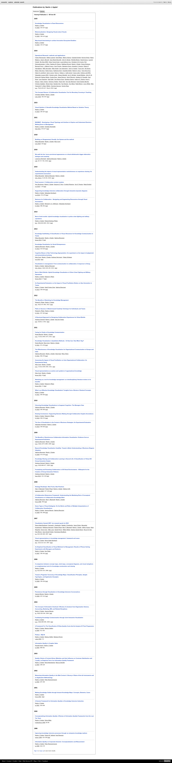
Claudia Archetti (76, 57)
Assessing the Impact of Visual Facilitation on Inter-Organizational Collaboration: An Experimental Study (61, 361)
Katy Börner (38, 532)
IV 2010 (37, 409)
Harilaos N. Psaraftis (81, 77)
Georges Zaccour (56, 86)
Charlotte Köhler (67, 70)
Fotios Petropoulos (40, 57)
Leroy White (86, 84)
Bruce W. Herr (88, 529)
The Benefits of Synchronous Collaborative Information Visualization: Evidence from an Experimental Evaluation (62, 438)
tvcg (36, 444)
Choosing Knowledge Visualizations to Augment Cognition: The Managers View (59, 405)
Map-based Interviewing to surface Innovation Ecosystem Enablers (55, 40)
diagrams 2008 (39, 491)
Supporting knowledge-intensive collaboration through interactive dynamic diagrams (61, 191)
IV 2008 (37, 512)
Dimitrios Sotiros (69, 79)
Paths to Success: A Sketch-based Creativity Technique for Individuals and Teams (60, 308)
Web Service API (27, 761)
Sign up (169, 2)
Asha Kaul (58, 353)
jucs (36, 336)
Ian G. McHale (72, 75)
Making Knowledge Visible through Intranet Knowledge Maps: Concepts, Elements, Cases (62, 692)
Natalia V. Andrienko (67, 525)
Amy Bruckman (39, 184)
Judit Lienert (68, 73)
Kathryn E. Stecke (80, 79)
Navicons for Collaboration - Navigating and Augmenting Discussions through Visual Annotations (61, 200)
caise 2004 (38, 639)
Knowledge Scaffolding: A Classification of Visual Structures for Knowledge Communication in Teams (64, 235)
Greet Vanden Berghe (83, 81)
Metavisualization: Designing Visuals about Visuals (51, 32)
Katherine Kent (57, 70)
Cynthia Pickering (69, 184)
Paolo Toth (62, 81)
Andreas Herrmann (56, 257)
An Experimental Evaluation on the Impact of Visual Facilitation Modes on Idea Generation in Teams (63, 284)
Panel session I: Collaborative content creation (49, 182)
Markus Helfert (49, 628)
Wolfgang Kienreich (48, 527)
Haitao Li (62, 73)
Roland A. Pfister (49, 276)
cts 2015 (37, 186)
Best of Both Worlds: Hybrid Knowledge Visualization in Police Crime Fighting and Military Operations (62, 273)
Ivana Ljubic (76, 73)
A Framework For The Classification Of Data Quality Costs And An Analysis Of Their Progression (64, 626)
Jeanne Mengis (49, 510)
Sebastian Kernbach (50, 193)
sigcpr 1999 (38, 737)
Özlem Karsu (49, 70)
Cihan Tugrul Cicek (54, 62)
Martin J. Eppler (39, 25)
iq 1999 (37, 746)
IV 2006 (37, 581)
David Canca (84, 60)
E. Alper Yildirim (46, 86)
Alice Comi (57, 141)
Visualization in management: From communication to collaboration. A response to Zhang (62, 263)
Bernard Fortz (39, 66)
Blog (35, 761)
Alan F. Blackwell (40, 489)
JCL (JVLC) (38, 178)
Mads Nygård (87, 184)
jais (36, 321)
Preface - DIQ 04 (40, 634)
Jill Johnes (87, 68)
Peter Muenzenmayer (51, 679)
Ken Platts (47, 551)
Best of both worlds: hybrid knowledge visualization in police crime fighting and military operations (62, 217)
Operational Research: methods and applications (50, 55)
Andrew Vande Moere (77, 529)
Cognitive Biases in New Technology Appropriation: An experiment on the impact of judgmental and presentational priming (64, 254)
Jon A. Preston (79, 184)
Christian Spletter (40, 94)
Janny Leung (50, 73)
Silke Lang (51, 529)
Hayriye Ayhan (85, 57)
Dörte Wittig (48, 720)
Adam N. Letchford (40, 73)
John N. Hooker (73, 68)
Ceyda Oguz (53, 77)
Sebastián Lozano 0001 (42, 75)
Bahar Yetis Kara (40, 70)
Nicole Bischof (39, 334)
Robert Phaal (49, 489)
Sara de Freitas (59, 319)
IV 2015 (37, 206)
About (3, 761)
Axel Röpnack (59, 735)
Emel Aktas (59, 57)
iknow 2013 (38, 240)
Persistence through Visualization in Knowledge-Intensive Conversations (57, 592)
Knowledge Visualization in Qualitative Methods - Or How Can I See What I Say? (59, 341)
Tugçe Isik (81, 68)
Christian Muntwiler (50, 126)
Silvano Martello (62, 75)
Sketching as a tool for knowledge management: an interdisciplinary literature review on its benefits (63, 380)
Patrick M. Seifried (50, 735)
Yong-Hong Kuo (86, 70)
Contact (9, 761)
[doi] (46, 27)
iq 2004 (37, 630)
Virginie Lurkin (53, 75)
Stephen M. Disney (55, 64)
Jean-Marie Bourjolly (55, 60)
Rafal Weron (79, 84)
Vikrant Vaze (49, 84)
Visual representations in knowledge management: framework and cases (57, 538)
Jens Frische (57, 66)
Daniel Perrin (58, 529)
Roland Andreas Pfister (51, 221)
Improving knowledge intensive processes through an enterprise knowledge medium (61, 733)
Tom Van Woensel (71, 81)
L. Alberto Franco (48, 66)
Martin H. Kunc (76, 70)
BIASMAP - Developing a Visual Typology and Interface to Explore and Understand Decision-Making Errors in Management (63, 123)
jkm (36, 223)
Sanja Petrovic (62, 77)
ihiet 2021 (38, 129)
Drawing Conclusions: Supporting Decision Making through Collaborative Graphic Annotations (64, 413)
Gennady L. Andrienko (54, 525)
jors (36, 88)
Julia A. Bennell (44, 60)
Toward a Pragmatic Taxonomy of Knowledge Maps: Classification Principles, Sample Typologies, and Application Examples (61, 576)
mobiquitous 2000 (40, 722)
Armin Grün (44, 529)
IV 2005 (37, 596)
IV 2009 (37, 454)
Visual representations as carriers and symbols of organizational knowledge (58, 371)
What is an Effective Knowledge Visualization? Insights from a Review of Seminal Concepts (63, 390)
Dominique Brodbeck (60, 532)
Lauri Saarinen (43, 79)
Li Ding (47, 64)
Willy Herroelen (47, 68)
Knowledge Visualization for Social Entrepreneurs (50, 244)
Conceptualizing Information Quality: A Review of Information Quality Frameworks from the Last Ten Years (64, 717)
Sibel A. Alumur (67, 57)
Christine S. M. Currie (77, 62)
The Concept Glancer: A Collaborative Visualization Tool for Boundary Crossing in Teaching (63, 92)
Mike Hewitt (55, 68)
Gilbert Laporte (50, 57)
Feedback (45, 761)
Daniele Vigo (57, 84)
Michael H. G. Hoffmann (51, 203)
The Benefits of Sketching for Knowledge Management (52, 300)
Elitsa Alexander (39, 141)
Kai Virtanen (64, 84)
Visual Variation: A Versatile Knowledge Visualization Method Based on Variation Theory (62, 107)
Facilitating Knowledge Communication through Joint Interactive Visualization (59, 617)
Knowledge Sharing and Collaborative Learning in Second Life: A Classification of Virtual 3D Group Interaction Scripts (63, 460)
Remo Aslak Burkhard (41, 525)
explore (10, 2)
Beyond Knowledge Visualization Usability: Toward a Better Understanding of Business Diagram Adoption (64, 449)
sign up (42, 751)
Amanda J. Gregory (77, 66)
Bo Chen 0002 (44, 62)
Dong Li (57, 73)
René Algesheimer (50, 662)
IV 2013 (37, 248)
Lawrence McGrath (40, 158)
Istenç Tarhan (44, 81)
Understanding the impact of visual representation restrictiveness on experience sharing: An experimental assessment (63, 172)
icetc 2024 (38, 96)
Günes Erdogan (85, 64)
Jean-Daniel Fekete (48, 532)
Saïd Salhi (51, 79)
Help (20, 761)
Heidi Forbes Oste (50, 287)
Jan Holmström (63, 68)
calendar (16, 2)
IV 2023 (37, 111)
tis (35, 613)
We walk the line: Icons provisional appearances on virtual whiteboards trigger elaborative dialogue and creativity (62, 155)
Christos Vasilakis (40, 84)
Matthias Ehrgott (66, 64)
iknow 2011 (38, 375)
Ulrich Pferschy (71, 77)
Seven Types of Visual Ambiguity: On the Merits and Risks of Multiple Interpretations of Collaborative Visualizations (62, 507)
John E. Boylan (66, 60)
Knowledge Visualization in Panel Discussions (49, 23)
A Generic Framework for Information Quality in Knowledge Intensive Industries (59, 701)
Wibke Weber (66, 529)
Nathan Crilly (66, 489)
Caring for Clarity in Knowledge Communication (49, 332)
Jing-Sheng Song (59, 79)
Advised (42, 11)
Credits (15, 761)
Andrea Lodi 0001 (86, 73)
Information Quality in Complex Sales (46, 643)
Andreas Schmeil (40, 319)
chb (36, 161)
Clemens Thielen (53, 81)
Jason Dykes (77, 525)
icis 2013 (37, 259)
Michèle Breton (75, 60)
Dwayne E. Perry (58, 184)
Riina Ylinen (65, 353)
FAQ (39, 761)
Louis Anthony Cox (65, 62)
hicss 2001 (38, 697)
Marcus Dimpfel (60, 662)
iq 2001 (37, 705)
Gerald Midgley (81, 75)
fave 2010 (38, 476)
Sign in (165, 2)
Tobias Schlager (67, 257)
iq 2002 (37, 682)
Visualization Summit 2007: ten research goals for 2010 (52, 523)
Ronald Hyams (39, 645)
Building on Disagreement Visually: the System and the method (54, 139)
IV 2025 (37, 27)
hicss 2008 (38, 501)
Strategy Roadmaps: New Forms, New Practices (49, 486)
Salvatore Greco (66, 66)
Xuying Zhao (65, 86)
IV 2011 (37, 313)
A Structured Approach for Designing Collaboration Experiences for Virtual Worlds (60, 317)
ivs (36, 534)
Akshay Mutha (45, 77)
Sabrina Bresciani (52, 158)
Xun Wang (72, 84)
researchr (4, 2)
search (22, 2)
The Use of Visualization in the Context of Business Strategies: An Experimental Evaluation (63, 422)
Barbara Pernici (58, 637)
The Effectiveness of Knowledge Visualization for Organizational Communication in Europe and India (64, 350)
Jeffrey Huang (86, 527)
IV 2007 (37, 553)
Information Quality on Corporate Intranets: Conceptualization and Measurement (59, 741)
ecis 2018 (38, 143)
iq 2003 (37, 664)
